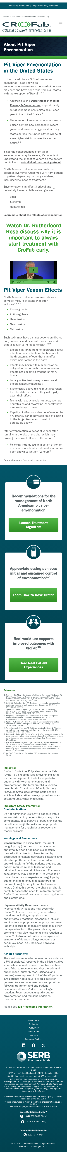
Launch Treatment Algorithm (33, 525)
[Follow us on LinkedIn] (24, 1045)
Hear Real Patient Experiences (34, 665)
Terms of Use (33, 1031)
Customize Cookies (33, 1039)
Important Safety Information (45, 6)
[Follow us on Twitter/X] (43, 1045)
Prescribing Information (19, 6)
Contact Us (33, 1024)
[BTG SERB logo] (34, 1057)
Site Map (34, 1035)
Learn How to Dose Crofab (33, 595)
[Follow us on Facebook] (33, 1045)
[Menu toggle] (61, 22)
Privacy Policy (33, 1028)
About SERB (33, 1020)
